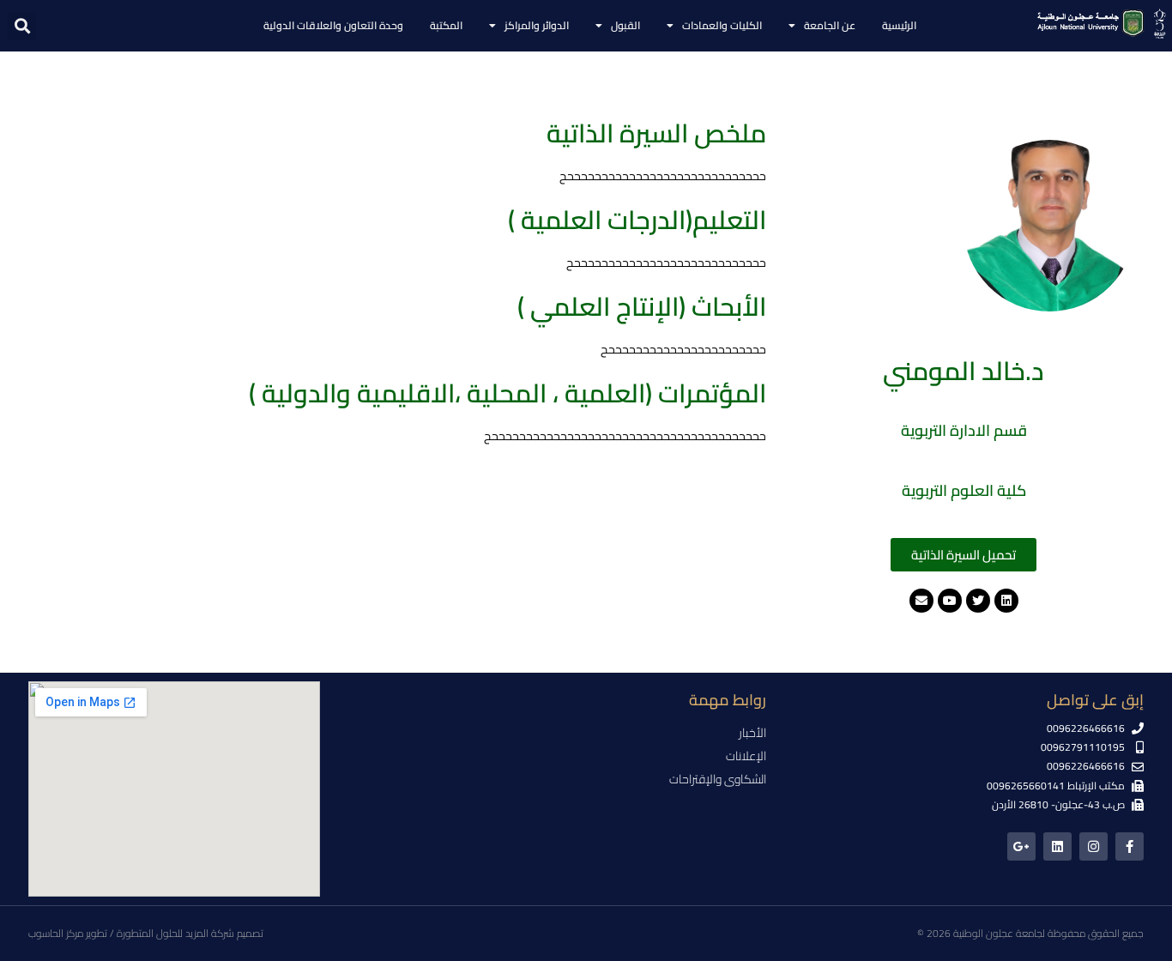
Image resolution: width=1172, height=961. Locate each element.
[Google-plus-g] (1021, 846)
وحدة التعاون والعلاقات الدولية (333, 25)
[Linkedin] (1057, 846)
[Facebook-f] (1129, 846)
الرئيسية (899, 25)
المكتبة (446, 25)
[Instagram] (1093, 846)
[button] (22, 26)
